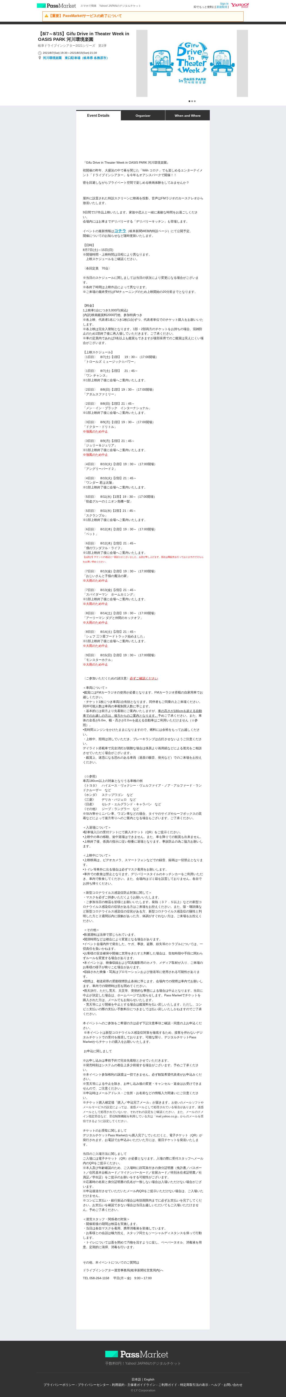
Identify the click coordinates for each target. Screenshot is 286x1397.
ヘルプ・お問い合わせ (226, 1385)
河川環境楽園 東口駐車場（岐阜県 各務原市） (76, 58)
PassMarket (56, 5)
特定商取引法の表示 (194, 1385)
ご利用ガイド (167, 1385)
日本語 (136, 1379)
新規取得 (222, 6)
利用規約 (118, 1385)
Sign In (224, 3)
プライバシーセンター (93, 1385)
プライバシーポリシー (59, 1385)
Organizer (143, 115)
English (149, 1379)
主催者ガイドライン (141, 1385)
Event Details (98, 115)
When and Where (188, 115)
